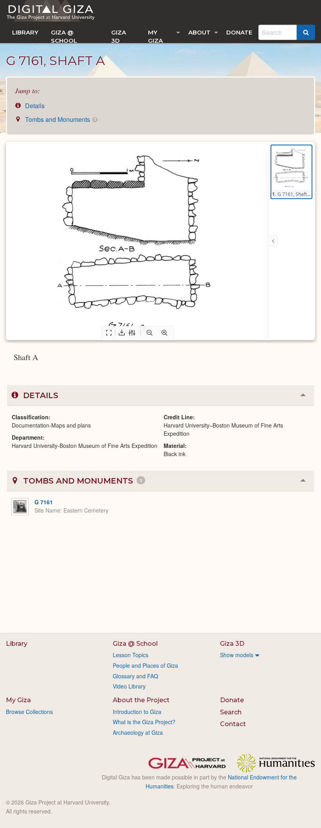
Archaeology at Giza (138, 732)
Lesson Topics (130, 655)
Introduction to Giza (137, 712)
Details (34, 105)
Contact (233, 724)
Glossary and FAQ (135, 676)
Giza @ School (64, 36)
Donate (239, 32)
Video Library (129, 686)
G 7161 (43, 502)
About (199, 32)
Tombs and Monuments (59, 119)
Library (25, 32)
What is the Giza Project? (144, 722)
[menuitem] (25, 32)
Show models (236, 654)
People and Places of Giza (145, 665)
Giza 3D (118, 36)
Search (231, 712)
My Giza (155, 36)
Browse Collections (29, 712)
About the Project (141, 700)
